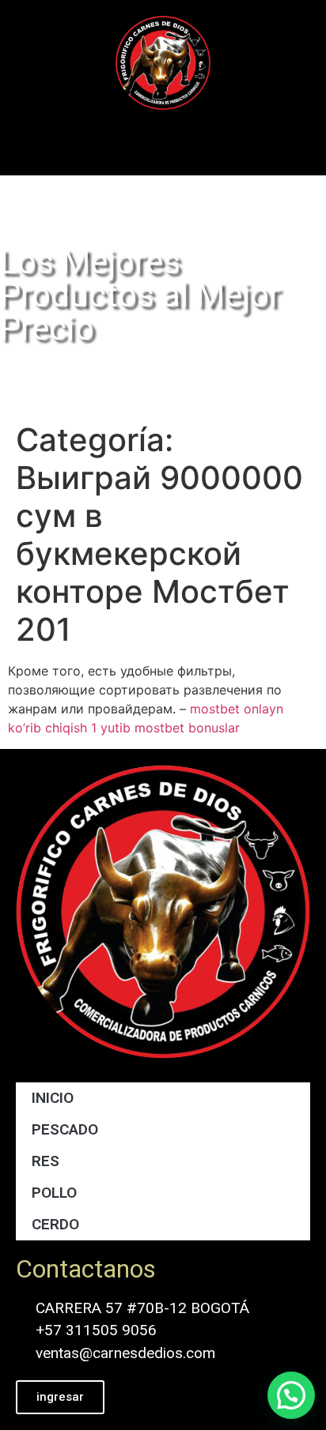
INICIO (53, 1098)
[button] (163, 139)
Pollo (54, 1193)
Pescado (65, 1129)
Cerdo (55, 1224)
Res (45, 1161)
